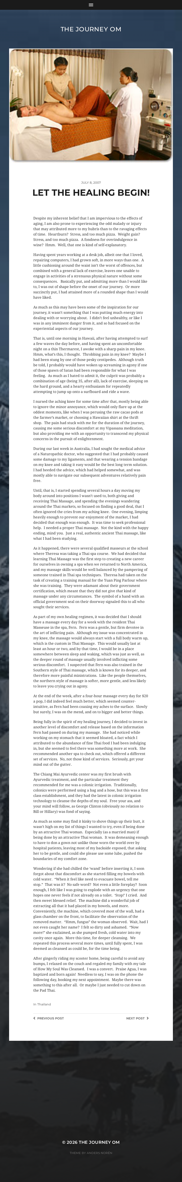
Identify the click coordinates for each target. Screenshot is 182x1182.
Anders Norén (99, 1153)
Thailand (44, 1004)
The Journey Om (91, 29)
